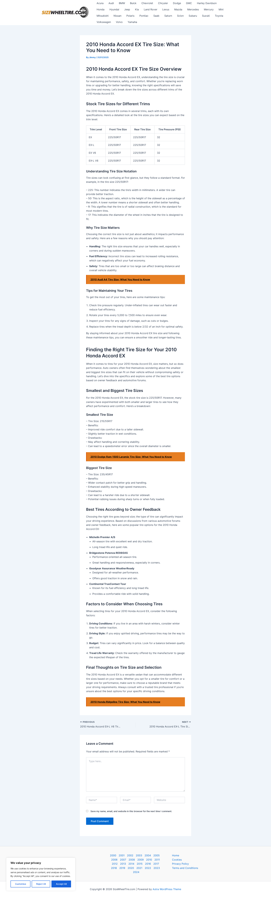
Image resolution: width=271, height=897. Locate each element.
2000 (113, 855)
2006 (114, 859)
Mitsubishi (103, 15)
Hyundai (114, 9)
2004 (148, 855)
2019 (122, 868)
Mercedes (193, 9)
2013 (123, 863)
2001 (122, 855)
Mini (221, 9)
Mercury (209, 9)
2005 (156, 855)
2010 (149, 859)
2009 (140, 859)
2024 (136, 872)
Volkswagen (104, 22)
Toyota (219, 15)
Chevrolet (147, 3)
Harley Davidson (207, 3)
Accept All (61, 884)
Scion (180, 15)
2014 (131, 863)
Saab (156, 15)
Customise (20, 884)
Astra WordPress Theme (167, 889)
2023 (157, 868)
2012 (115, 863)
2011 (157, 859)
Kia (137, 9)
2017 (156, 863)
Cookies (177, 859)
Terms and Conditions (185, 868)
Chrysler (163, 3)
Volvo (119, 22)
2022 (148, 868)
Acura (100, 3)
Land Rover (150, 9)
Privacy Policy (180, 863)
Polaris (130, 15)
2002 (130, 855)
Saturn (168, 15)
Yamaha (132, 22)
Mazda (178, 9)
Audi (111, 3)
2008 (132, 859)
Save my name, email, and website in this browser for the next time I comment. (131, 811)
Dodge (177, 3)
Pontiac (143, 15)
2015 (140, 863)
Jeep (127, 9)
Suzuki (206, 15)
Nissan (117, 15)
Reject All (41, 884)
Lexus (165, 9)
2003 (139, 855)
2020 (131, 868)
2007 (123, 859)
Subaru (193, 15)
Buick (133, 3)
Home (175, 855)
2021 (139, 868)
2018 (114, 868)
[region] (40, 874)
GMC (189, 3)
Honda (100, 9)
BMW (122, 3)
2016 (148, 863)
